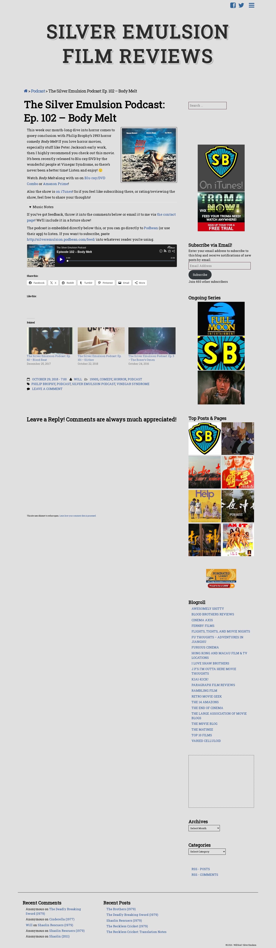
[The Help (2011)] (205, 505)
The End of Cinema (207, 708)
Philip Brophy (43, 384)
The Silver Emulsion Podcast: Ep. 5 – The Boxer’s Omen (151, 358)
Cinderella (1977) (61, 919)
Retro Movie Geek (207, 696)
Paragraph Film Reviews (213, 685)
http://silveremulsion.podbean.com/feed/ (61, 239)
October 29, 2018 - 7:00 (49, 379)
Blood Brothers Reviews (213, 614)
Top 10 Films (202, 735)
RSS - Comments (205, 875)
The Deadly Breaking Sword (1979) (132, 915)
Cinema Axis (202, 620)
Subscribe (200, 275)
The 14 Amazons (205, 702)
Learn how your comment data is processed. (78, 516)
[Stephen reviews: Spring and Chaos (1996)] (238, 438)
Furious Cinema (205, 647)
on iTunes (64, 191)
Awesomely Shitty (208, 609)
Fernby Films (203, 626)
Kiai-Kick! (200, 679)
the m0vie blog (204, 724)
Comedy (106, 379)
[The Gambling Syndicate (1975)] (238, 472)
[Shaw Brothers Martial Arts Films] (205, 438)
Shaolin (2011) (59, 936)
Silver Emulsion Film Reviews (138, 43)
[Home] (26, 91)
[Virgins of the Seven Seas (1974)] (238, 539)
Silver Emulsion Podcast (93, 384)
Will (78, 379)
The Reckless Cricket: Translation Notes (136, 932)
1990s (94, 379)
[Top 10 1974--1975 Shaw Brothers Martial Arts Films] (205, 539)
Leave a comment (47, 389)
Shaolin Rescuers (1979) (55, 925)
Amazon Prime (55, 183)
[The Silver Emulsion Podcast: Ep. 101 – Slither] (101, 340)
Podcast (38, 91)
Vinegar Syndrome (133, 384)
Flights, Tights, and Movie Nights (221, 631)
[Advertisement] (221, 781)
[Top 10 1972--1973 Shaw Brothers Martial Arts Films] (238, 505)
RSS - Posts (201, 869)
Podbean (151, 228)
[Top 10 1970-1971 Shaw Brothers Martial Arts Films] (205, 472)
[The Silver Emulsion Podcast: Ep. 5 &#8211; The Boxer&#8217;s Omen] (152, 340)
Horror (120, 379)
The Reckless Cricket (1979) (127, 926)
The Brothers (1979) (121, 909)
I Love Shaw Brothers (210, 663)
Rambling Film (204, 690)
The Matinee (202, 729)
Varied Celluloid (206, 741)
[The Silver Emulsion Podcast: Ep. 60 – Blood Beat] (50, 340)
